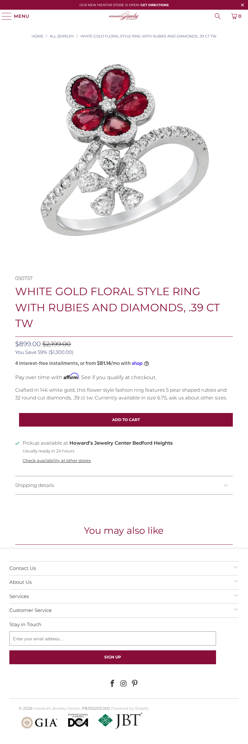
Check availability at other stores (57, 460)
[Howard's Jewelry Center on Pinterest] (135, 684)
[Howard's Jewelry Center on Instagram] (124, 684)
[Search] (218, 16)
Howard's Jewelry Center (56, 708)
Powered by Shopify (130, 708)
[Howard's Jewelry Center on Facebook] (112, 684)
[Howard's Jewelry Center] (124, 16)
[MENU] (3, 16)
